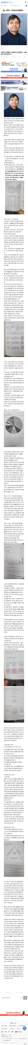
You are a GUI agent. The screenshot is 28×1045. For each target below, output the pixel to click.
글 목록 (7, 992)
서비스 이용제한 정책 (22, 1025)
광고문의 (18, 1028)
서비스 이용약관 (4, 1025)
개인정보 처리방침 (12, 1025)
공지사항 (12, 1028)
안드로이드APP (4, 1028)
